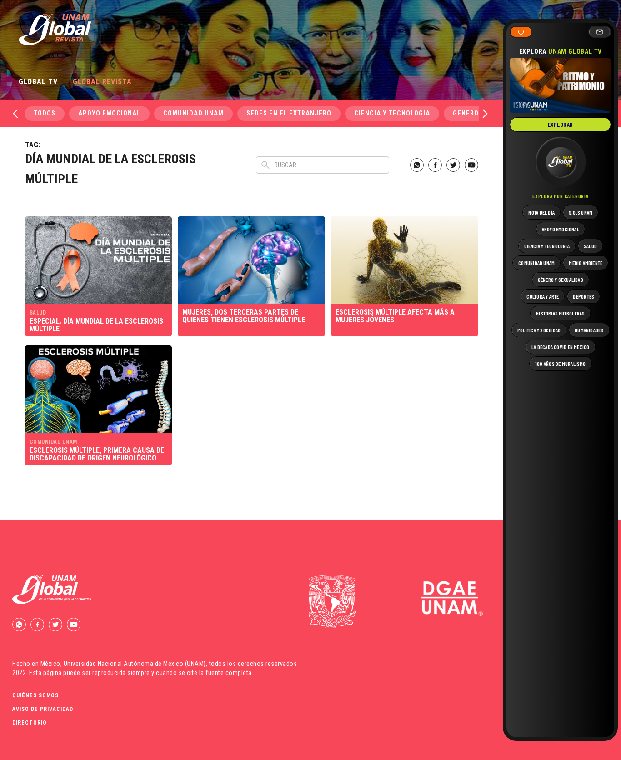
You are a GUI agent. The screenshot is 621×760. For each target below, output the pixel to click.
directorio (29, 723)
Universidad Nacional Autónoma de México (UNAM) (135, 663)
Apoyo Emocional (109, 113)
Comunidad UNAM (193, 113)
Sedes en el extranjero (288, 113)
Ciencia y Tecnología (392, 113)
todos (44, 113)
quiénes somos (35, 695)
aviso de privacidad (42, 709)
